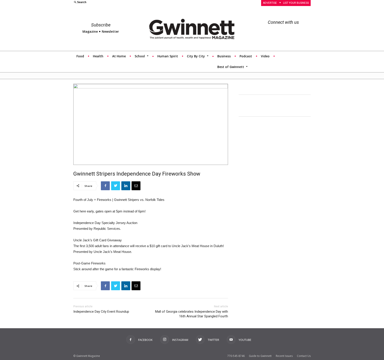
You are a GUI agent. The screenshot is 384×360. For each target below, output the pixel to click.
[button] (130, 2)
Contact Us (304, 356)
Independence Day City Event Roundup (101, 312)
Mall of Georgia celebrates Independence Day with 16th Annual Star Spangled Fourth (191, 314)
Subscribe (100, 25)
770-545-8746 (236, 356)
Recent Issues (284, 356)
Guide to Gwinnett (260, 356)
